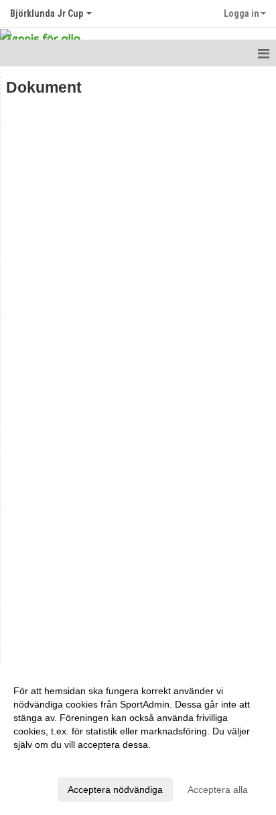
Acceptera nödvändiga (115, 789)
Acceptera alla (218, 789)
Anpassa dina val (49, 762)
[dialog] (138, 739)
